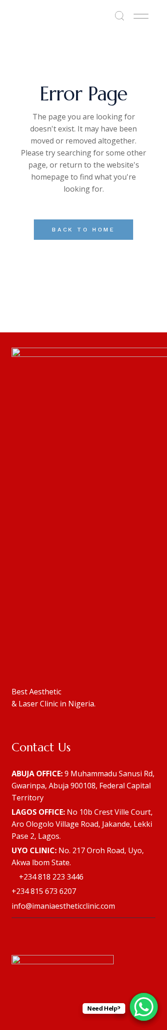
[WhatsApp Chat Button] (144, 1007)
